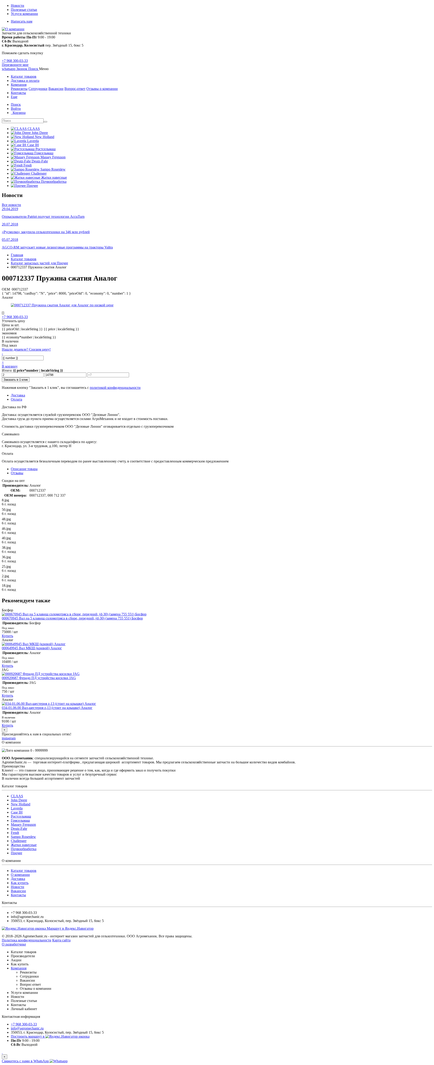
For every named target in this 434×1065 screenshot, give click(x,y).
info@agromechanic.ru (27, 1028)
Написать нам (21, 21)
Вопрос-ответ (74, 89)
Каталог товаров (23, 76)
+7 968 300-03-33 (15, 61)
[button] (33, 69)
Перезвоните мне (15, 65)
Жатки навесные (24, 845)
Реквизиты (19, 89)
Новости (17, 5)
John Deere (19, 800)
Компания (18, 85)
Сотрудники (37, 89)
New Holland (20, 804)
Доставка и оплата (25, 80)
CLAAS (17, 796)
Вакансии (56, 89)
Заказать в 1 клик (16, 379)
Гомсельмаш (20, 820)
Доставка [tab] (18, 395)
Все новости (11, 205)
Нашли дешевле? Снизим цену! (26, 349)
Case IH (17, 812)
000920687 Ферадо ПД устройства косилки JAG (39, 678)
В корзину (10, 366)
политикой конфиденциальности (115, 387)
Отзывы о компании (102, 89)
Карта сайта (61, 940)
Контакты (18, 93)
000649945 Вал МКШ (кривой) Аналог (32, 648)
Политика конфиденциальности (26, 940)
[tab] (17, 473)
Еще (14, 97)
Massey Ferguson (23, 824)
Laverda (17, 808)
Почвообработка (23, 849)
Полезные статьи (24, 10)
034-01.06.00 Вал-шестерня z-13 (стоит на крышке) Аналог (47, 708)
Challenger (18, 841)
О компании (20, 875)
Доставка (18, 879)
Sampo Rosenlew (23, 837)
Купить (7, 636)
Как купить (19, 883)
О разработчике (14, 944)
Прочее (16, 853)
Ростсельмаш (21, 816)
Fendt (15, 833)
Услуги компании (24, 14)
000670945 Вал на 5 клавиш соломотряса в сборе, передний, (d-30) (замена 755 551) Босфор (72, 618)
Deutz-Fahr (19, 828)
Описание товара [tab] (24, 469)
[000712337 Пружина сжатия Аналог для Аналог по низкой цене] (62, 305)
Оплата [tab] (16, 399)
